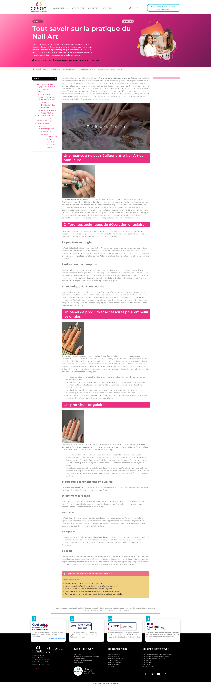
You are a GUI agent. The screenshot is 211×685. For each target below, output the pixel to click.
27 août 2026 (40, 60)
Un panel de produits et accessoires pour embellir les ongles (46, 118)
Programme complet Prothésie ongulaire (83, 583)
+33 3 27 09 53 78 (39, 669)
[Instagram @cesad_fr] (165, 674)
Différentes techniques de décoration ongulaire (46, 94)
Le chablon (50, 142)
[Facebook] (145, 674)
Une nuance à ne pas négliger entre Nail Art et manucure (46, 86)
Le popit (49, 147)
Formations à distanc (51, 69)
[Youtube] (158, 674)
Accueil (38, 69)
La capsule (50, 144)
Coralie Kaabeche (63, 60)
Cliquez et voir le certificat (56, 638)
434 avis (88, 669)
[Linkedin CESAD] (152, 674)
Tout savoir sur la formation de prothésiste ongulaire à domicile (93, 594)
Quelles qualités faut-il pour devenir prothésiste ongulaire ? (91, 586)
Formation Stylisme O (86, 69)
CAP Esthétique (69, 69)
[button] (163, 8)
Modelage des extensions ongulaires (47, 131)
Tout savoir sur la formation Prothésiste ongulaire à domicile (92, 591)
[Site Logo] (39, 7)
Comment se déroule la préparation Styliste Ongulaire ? (90, 589)
